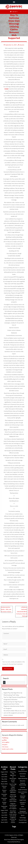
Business (22, 776)
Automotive (22, 773)
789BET (6, 89)
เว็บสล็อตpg (5, 738)
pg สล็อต (4, 740)
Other (22, 806)
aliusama (21, 45)
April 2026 (4, 781)
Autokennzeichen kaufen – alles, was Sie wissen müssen (6, 609)
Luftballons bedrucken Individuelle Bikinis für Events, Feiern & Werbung (21, 611)
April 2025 (4, 820)
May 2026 (4, 779)
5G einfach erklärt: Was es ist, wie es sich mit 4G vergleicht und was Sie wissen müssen (15, 713)
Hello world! (21, 725)
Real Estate (23, 809)
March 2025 (4, 822)
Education (22, 781)
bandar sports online (7, 749)
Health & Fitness (22, 789)
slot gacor (4, 744)
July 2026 (4, 774)
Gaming (23, 787)
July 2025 (4, 812)
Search (6, 678)
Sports (22, 815)
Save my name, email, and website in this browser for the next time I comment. (13, 663)
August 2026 (4, 772)
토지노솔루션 (5, 742)
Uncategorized (23, 822)
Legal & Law (22, 800)
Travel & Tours (23, 820)
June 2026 (4, 776)
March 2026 (4, 784)
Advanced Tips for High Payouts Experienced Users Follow (12, 798)
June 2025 (4, 815)
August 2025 (4, 810)
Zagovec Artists (13, 835)
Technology (23, 817)
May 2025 (4, 817)
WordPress (17, 842)
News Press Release (9, 839)
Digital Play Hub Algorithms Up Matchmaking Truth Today (13, 776)
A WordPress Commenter (9, 725)
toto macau (5, 747)
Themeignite (20, 839)
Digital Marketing (22, 778)
